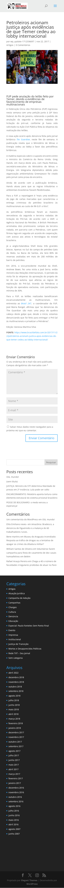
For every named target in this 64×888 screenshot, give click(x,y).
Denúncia (13, 616)
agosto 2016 (14, 806)
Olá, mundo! (12, 476)
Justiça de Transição (18, 644)
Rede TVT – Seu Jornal (19, 653)
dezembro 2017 (16, 732)
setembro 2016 (15, 801)
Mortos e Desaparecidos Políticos (24, 648)
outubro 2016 (15, 797)
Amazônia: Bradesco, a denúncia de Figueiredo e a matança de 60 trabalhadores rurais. (30, 528)
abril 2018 (13, 714)
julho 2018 (13, 700)
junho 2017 (14, 760)
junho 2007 (14, 833)
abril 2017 (13, 769)
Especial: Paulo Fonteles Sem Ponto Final (28, 625)
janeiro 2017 (14, 783)
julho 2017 (13, 755)
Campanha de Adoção (19, 598)
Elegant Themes (29, 880)
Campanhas (14, 602)
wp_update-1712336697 (22, 41)
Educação (13, 621)
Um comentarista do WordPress (22, 519)
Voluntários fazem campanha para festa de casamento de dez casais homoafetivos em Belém (31, 552)
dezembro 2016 (16, 787)
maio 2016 (13, 820)
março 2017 (14, 774)
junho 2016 (14, 815)
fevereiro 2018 (15, 723)
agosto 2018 (14, 695)
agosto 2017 (14, 751)
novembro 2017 (16, 737)
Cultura (12, 611)
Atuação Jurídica (16, 593)
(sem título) (12, 481)
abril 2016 (13, 824)
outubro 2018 (15, 686)
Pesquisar (51, 462)
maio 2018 (13, 709)
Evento (11, 630)
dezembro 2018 (16, 677)
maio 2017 (13, 764)
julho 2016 (13, 810)
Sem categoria (15, 657)
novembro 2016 (16, 792)
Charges (12, 607)
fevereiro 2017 (15, 778)
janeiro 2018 (14, 728)
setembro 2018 (15, 691)
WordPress (32, 883)
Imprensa (13, 634)
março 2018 (14, 718)
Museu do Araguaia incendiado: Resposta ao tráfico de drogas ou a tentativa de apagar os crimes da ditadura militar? (31, 540)
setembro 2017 (15, 746)
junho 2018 (14, 705)
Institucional (14, 639)
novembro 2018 (16, 682)
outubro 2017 (15, 741)
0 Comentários (23, 45)
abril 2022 (13, 672)
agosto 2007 (14, 829)
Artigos (9, 45)
